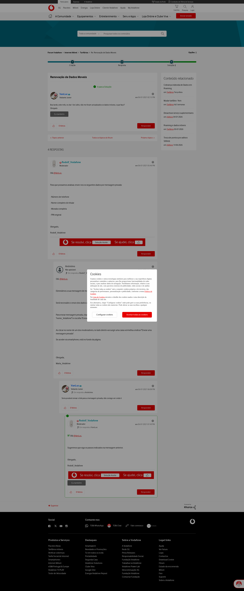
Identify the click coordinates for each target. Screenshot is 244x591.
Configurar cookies (104, 314)
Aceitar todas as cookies (137, 314)
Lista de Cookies (99, 297)
